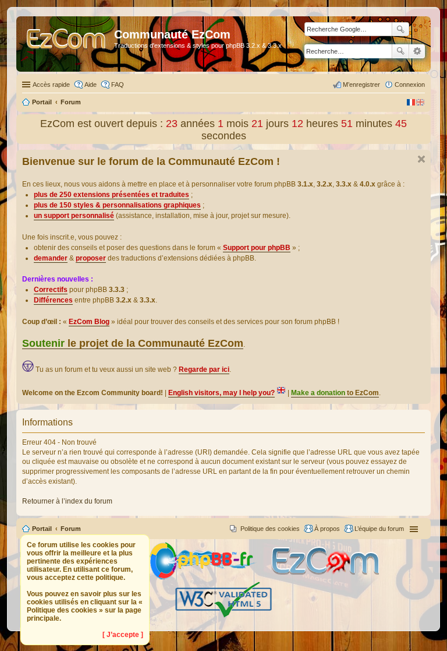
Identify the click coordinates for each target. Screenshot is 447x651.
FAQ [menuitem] (117, 84)
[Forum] (66, 44)
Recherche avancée (417, 51)
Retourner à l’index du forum (67, 501)
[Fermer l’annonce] (421, 159)
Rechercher (400, 51)
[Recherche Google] (400, 29)
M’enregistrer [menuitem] (361, 84)
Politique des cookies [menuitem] (270, 528)
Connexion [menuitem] (410, 84)
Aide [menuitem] (90, 84)
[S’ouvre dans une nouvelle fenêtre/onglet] (209, 577)
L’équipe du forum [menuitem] (379, 528)
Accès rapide (51, 84)
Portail (42, 101)
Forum (71, 528)
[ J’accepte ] (122, 635)
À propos (327, 528)
